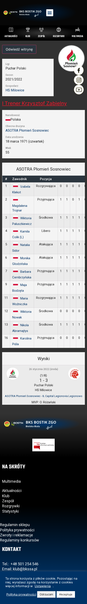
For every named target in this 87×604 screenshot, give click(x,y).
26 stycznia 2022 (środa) (43, 369)
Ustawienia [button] (43, 586)
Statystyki (10, 511)
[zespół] (41, 30)
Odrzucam (46, 594)
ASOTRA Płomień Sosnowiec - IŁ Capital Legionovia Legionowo (43, 396)
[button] (49, 12)
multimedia (77, 36)
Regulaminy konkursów (19, 540)
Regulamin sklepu (15, 524)
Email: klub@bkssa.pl (19, 569)
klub (27, 36)
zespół (41, 36)
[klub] (28, 30)
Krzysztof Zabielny (34, 103)
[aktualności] (11, 30)
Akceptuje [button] (65, 594)
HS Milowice (14, 90)
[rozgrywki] (59, 30)
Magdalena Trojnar (19, 208)
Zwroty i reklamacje (16, 535)
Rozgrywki (11, 506)
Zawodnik (19, 179)
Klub (6, 496)
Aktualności (12, 490)
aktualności (11, 36)
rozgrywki (58, 36)
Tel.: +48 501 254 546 (20, 564)
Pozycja (46, 179)
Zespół (8, 501)
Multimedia (11, 481)
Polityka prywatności (17, 530)
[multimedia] (77, 30)
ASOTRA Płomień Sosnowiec (27, 130)
